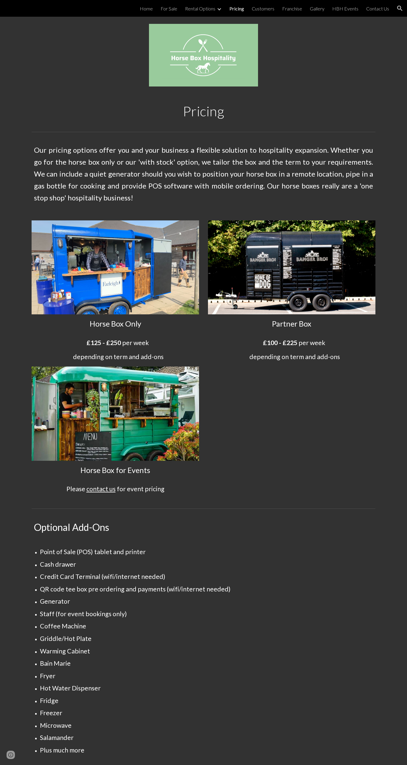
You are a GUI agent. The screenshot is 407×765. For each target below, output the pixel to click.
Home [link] (146, 8)
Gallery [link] (317, 8)
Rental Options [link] (200, 8)
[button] (400, 8)
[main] (203, 111)
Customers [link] (263, 8)
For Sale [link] (169, 8)
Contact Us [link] (377, 8)
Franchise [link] (292, 8)
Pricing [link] (236, 8)
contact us (101, 489)
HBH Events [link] (345, 8)
